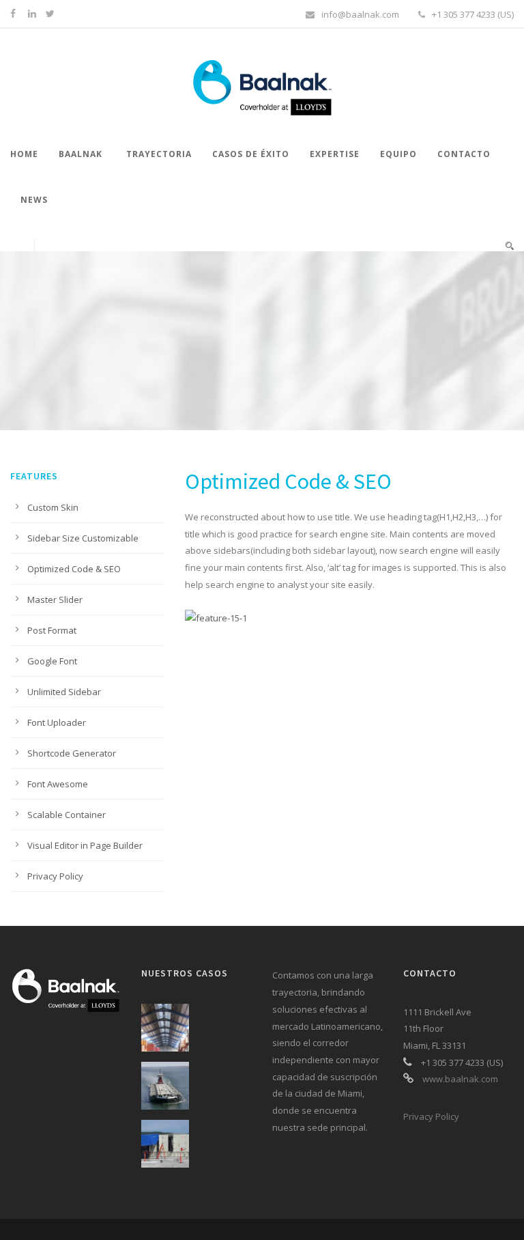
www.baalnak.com (460, 1079)
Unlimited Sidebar (64, 692)
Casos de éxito (250, 154)
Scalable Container (66, 814)
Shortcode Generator (71, 753)
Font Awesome (57, 784)
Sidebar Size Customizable (83, 538)
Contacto (464, 154)
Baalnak (80, 154)
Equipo (398, 154)
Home (24, 154)
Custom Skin (52, 507)
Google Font (52, 661)
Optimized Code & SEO (74, 569)
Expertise (335, 154)
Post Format (51, 630)
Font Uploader (56, 722)
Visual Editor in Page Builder (85, 845)
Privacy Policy (55, 876)
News (34, 200)
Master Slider (55, 599)
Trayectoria (159, 154)
